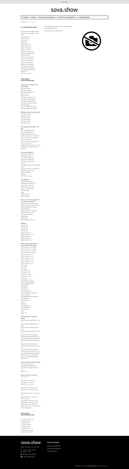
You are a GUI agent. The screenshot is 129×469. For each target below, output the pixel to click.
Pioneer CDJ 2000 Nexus (27, 57)
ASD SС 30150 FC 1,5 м (27, 258)
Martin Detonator (25, 208)
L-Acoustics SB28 (25, 426)
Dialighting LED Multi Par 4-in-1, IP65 (31, 145)
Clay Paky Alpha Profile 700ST (29, 106)
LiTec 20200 (24, 265)
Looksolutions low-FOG (27, 187)
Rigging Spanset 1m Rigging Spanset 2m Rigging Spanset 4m (26, 238)
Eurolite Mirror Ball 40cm (27, 159)
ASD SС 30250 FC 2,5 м (27, 254)
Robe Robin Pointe (26, 88)
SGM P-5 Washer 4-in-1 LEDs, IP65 (30, 135)
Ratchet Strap (24, 309)
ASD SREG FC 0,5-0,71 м (27, 280)
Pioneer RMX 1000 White (27, 68)
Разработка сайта (103, 465)
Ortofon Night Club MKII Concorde (30, 31)
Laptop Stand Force (26, 44)
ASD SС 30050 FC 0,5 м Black (28, 252)
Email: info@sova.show (29, 456)
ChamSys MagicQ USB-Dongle (29, 207)
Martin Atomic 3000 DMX (27, 154)
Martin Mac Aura (25, 95)
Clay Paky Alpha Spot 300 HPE (29, 108)
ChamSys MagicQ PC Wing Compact (30, 205)
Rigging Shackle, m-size (27, 234)
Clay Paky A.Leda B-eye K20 (28, 99)
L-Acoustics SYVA (25, 428)
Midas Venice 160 (25, 55)
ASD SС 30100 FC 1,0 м (27, 260)
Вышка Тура (24, 371)
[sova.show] (64, 9)
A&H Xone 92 (24, 40)
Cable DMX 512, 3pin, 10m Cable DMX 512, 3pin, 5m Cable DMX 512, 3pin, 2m (28, 382)
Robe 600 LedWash (26, 90)
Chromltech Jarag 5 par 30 (28, 170)
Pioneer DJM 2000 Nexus (27, 64)
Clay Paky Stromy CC (26, 156)
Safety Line (24, 313)
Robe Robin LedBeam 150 (27, 92)
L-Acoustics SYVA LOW (27, 430)
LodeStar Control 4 (26, 232)
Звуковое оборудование (46, 17)
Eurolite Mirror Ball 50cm (27, 161)
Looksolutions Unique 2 (27, 181)
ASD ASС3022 (24, 285)
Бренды (33, 17)
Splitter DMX (24, 218)
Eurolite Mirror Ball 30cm (27, 157)
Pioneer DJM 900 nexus (27, 60)
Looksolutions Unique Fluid (28, 183)
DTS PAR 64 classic (26, 114)
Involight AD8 (24, 216)
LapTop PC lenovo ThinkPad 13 (29, 210)
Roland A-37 (24, 71)
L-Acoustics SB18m (26, 424)
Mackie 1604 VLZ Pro (26, 47)
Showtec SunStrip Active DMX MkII (30, 168)
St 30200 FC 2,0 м (25, 271)
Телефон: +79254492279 (30, 454)
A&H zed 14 (24, 42)
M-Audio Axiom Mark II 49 (27, 51)
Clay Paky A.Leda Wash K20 (28, 101)
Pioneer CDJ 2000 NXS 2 (27, 58)
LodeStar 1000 (25, 229)
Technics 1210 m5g (26, 73)
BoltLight (23, 174)
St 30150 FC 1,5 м (25, 272)
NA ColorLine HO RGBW (27, 132)
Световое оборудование (66, 17)
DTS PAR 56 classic (26, 115)
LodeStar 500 (24, 230)
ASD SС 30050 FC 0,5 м (27, 263)
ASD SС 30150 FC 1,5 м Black (28, 249)
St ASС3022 (24, 278)
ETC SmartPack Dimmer (27, 214)
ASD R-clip (23, 303)
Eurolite (23, 163)
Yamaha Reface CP (26, 37)
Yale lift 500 (24, 227)
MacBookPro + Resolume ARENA (29, 203)
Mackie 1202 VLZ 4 (26, 46)
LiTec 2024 (24, 269)
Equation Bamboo (25, 196)
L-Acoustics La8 (25, 422)
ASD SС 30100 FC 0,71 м (27, 261)
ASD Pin (23, 302)
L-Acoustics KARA (25, 421)
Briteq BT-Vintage (25, 172)
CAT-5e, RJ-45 (24, 376)
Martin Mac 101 (25, 94)
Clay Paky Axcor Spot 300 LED (29, 103)
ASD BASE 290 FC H (26, 291)
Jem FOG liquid (25, 190)
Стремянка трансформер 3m (29, 365)
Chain (22, 311)
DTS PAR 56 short (25, 117)
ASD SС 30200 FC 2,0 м (27, 256)
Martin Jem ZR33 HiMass (27, 188)
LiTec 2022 (24, 267)
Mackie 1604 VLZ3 (26, 49)
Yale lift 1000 (24, 225)
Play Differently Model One (28, 69)
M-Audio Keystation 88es (27, 53)
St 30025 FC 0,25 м (26, 274)
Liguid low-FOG (25, 194)
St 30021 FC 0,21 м (26, 276)
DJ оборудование (83, 17)
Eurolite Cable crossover (27, 364)
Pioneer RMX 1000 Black (27, 66)
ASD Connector (25, 300)
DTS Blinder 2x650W (26, 176)
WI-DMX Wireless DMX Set (28, 219)
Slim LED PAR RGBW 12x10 (28, 130)
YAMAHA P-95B (25, 38)
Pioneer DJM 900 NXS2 (27, 62)
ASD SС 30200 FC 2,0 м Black (28, 247)
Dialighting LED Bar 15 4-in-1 (28, 134)
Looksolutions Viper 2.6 (27, 185)
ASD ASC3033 (24, 289)
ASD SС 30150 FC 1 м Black (28, 250)
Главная (25, 17)
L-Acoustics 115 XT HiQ (27, 419)
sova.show (82, 465)
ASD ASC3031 (24, 287)
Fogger (23, 192)
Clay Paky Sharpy (25, 104)
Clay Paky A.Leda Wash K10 (28, 97)
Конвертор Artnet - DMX (27, 212)
